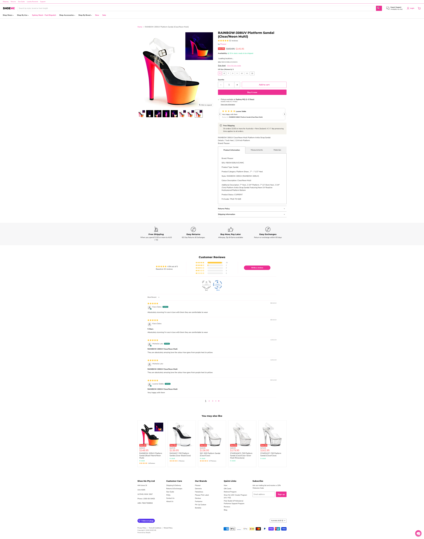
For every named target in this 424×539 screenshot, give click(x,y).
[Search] (379, 8)
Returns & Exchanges (174, 488)
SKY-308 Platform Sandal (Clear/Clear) (210, 454)
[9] (237, 76)
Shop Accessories (66, 15)
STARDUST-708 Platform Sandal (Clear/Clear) (270, 454)
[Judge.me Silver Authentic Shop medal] (206, 284)
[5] (220, 76)
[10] (242, 76)
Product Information (231, 150)
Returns (13, 2)
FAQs (168, 495)
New (97, 15)
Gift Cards (227, 488)
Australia (277, 521)
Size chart (222, 66)
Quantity (221, 80)
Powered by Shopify (143, 533)
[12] (252, 76)
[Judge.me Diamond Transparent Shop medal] (217, 284)
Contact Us (170, 498)
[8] (233, 76)
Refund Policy (168, 528)
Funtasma (198, 501)
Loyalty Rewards (32, 2)
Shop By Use (22, 15)
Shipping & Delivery (173, 485)
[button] (141, 113)
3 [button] (212, 401)
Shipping (6, 2)
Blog (225, 510)
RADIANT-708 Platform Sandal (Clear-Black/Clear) (180, 454)
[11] (247, 76)
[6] (224, 76)
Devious (198, 498)
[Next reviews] (284, 114)
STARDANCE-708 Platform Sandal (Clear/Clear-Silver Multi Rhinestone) (241, 455)
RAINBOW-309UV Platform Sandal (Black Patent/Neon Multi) (150, 455)
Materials (277, 150)
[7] (229, 76)
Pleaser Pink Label (202, 495)
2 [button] (209, 401)
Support (42, 2)
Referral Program (230, 492)
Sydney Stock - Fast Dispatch (44, 15)
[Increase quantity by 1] (237, 85)
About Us (169, 501)
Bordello (198, 508)
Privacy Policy (141, 528)
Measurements (257, 150)
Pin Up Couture (200, 505)
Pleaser (223, 44)
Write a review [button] (257, 268)
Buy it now (252, 92)
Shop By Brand (84, 15)
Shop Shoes (8, 15)
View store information (228, 104)
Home (139, 27)
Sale (104, 15)
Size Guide (21, 2)
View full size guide (234, 66)
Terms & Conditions (155, 528)
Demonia (198, 488)
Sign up (281, 494)
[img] (153, 303)
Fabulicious (199, 492)
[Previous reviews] (219, 114)
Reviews (227, 507)
